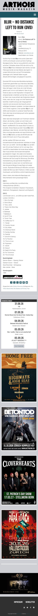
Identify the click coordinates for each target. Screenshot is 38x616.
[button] (11, 282)
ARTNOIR (19, 613)
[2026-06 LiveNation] (19, 401)
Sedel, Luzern (19, 331)
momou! (28, 613)
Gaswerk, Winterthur (19, 340)
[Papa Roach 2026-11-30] (19, 558)
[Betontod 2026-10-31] (19, 450)
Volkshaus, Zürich (19, 314)
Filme (4, 288)
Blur (32, 286)
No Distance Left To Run (20, 288)
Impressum (18, 602)
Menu (35, 15)
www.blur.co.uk (28, 53)
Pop (28, 288)
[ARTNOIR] (19, 10)
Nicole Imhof (9, 288)
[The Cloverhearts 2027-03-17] (19, 504)
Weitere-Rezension (18, 286)
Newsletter (30, 602)
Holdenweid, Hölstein (19, 323)
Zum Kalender (19, 346)
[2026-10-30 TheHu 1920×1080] (19, 593)
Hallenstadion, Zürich (19, 306)
